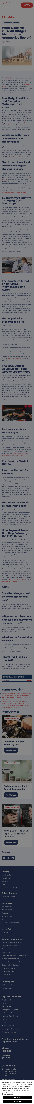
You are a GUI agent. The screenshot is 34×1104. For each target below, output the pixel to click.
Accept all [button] (17, 1101)
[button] (17, 1094)
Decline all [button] (17, 1097)
